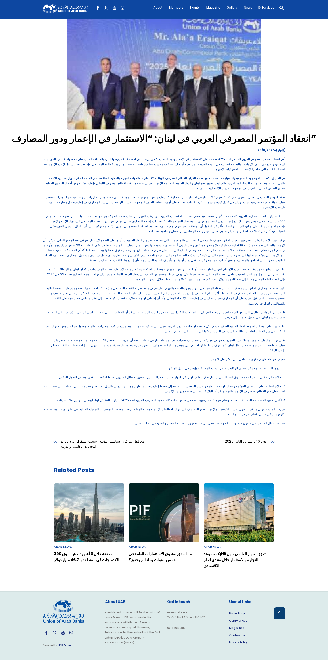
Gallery (232, 7)
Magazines (236, 628)
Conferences (238, 621)
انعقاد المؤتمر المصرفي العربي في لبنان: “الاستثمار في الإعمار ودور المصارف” (164, 138)
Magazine (213, 7)
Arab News (63, 547)
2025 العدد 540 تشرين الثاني (246, 441)
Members (176, 7)
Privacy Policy (238, 642)
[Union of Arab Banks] (65, 11)
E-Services (266, 7)
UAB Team (64, 645)
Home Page (237, 613)
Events (195, 7)
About (157, 7)
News (248, 7)
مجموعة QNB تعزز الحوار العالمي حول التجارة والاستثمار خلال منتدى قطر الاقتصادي (235, 559)
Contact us (237, 635)
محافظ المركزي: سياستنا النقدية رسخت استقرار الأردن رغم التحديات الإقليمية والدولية (102, 444)
